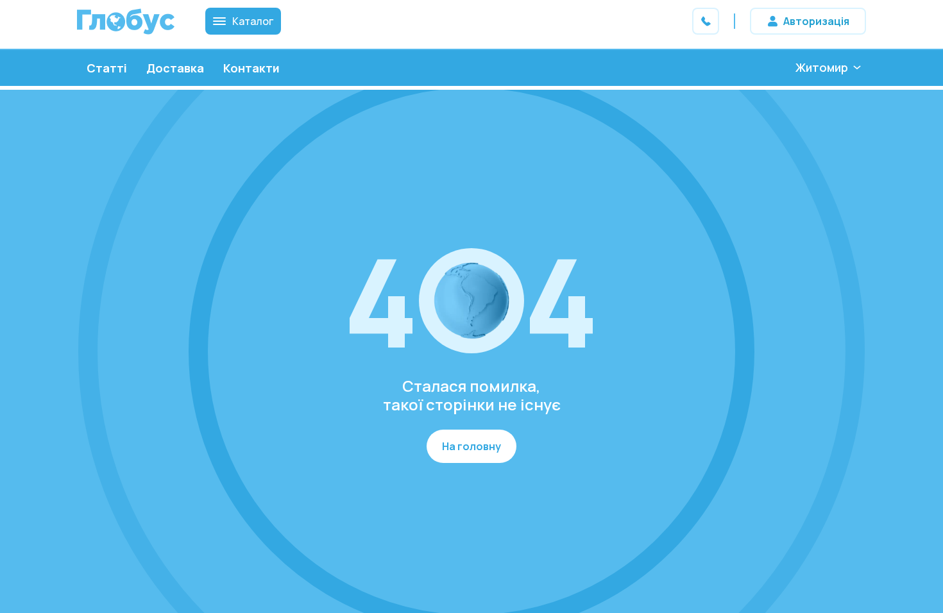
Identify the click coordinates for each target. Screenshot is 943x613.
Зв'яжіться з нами (705, 21)
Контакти (251, 68)
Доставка (175, 68)
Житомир (821, 67)
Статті (107, 68)
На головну (471, 446)
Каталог (252, 21)
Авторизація (816, 21)
